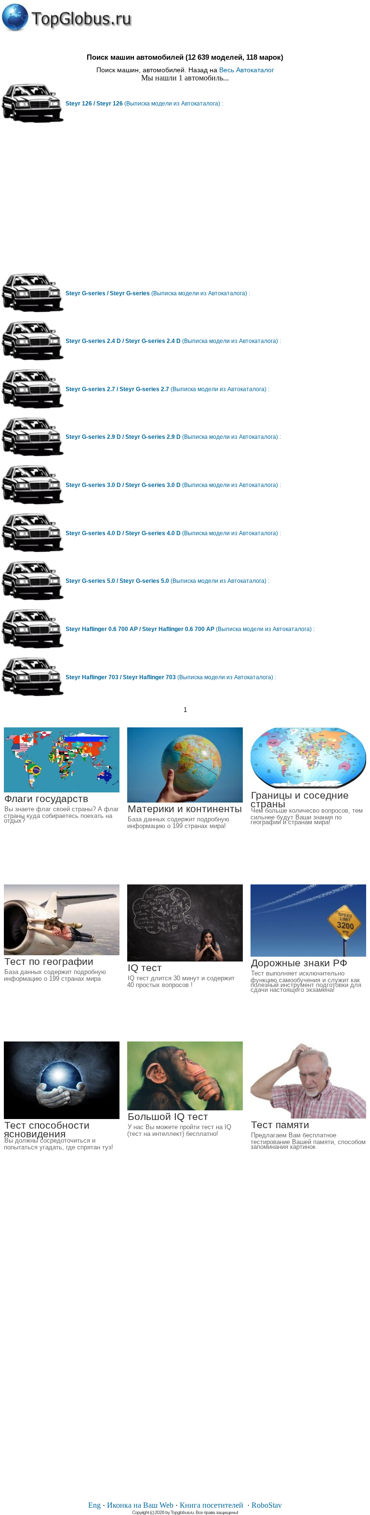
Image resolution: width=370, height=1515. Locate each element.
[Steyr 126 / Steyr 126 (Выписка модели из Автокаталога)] (32, 120)
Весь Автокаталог (246, 70)
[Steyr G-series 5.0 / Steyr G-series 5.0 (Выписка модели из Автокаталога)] (32, 598)
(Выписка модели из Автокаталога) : (144, 103)
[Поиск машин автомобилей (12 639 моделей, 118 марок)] (66, 17)
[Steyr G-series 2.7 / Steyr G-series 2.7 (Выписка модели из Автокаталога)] (32, 406)
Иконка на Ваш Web (140, 1505)
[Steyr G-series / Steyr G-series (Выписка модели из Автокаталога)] (32, 310)
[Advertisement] (185, 201)
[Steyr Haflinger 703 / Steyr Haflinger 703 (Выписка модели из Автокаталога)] (32, 694)
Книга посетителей (211, 1505)
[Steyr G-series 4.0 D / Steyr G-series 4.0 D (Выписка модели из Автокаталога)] (32, 549)
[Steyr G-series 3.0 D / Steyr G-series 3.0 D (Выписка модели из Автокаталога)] (32, 502)
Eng (94, 1505)
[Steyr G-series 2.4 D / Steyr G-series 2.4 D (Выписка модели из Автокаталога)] (32, 358)
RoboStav (266, 1505)
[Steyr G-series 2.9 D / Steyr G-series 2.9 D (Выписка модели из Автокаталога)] (32, 454)
